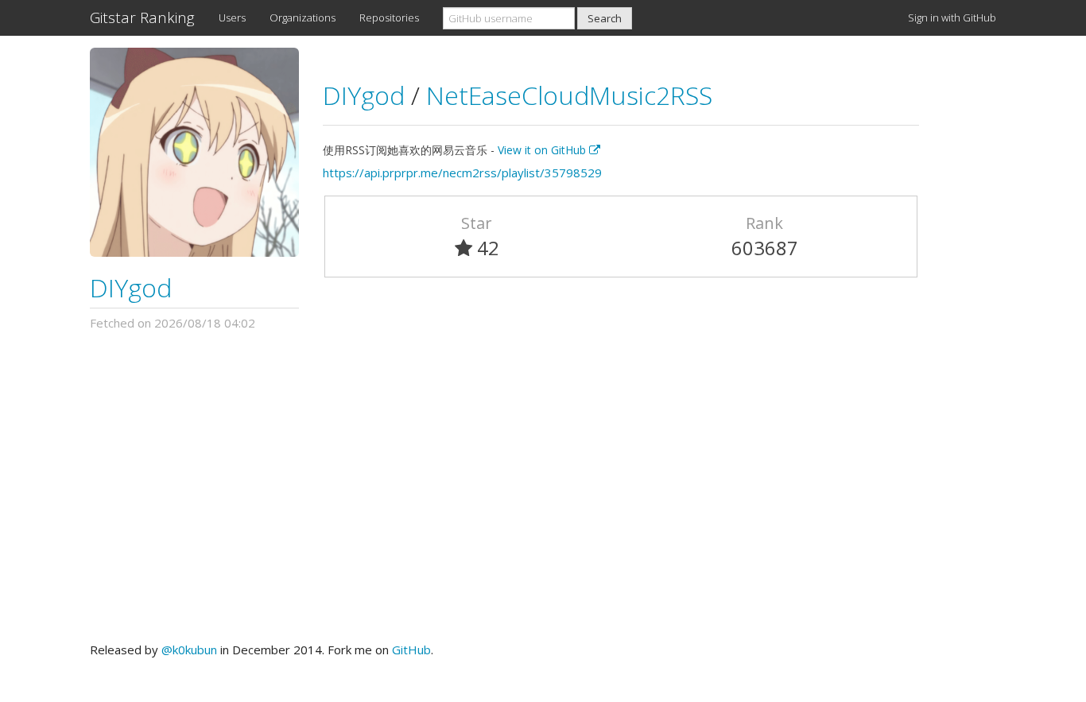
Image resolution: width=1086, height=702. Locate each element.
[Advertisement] (543, 486)
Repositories (389, 17)
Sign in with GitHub (952, 17)
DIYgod (131, 287)
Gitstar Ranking (142, 17)
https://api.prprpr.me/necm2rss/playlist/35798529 (462, 172)
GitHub (411, 649)
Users (232, 17)
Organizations (302, 17)
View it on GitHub (543, 149)
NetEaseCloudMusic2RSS (569, 95)
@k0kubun (189, 649)
